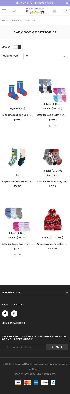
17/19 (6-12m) (17, 108)
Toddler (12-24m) (52, 108)
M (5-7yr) (47, 237)
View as (6, 47)
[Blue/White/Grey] (50, 126)
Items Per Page (10, 56)
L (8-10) (59, 237)
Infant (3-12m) (52, 104)
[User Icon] (55, 11)
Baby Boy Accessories (24, 20)
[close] (67, 3)
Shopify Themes (23, 373)
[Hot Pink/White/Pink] (15, 255)
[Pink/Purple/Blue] (55, 126)
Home (5, 20)
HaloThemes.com (45, 373)
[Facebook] (5, 313)
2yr (17, 175)
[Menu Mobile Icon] (4, 11)
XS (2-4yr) (53, 175)
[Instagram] (14, 313)
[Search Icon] (14, 11)
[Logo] (35, 10)
